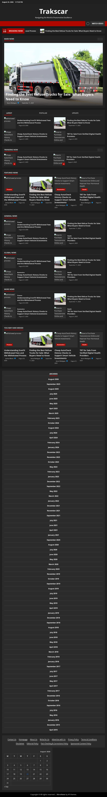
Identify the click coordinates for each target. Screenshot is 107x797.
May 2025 (53, 403)
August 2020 (53, 545)
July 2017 (53, 671)
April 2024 (53, 437)
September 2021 (53, 515)
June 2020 (54, 554)
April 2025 (53, 408)
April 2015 (53, 730)
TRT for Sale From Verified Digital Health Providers (60, 136)
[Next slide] (101, 39)
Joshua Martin (9, 203)
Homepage (23, 739)
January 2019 (53, 613)
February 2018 (53, 657)
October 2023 (53, 462)
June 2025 (54, 399)
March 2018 (53, 652)
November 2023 (53, 457)
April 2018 (53, 647)
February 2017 (53, 691)
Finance (9, 189)
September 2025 (53, 384)
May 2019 (53, 603)
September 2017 (53, 666)
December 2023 (53, 452)
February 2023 (53, 472)
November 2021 (53, 511)
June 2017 (54, 676)
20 (27, 774)
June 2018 (54, 637)
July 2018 (53, 632)
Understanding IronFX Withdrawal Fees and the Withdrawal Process (10, 123)
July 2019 (53, 593)
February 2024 (53, 442)
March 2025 (53, 413)
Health (84, 189)
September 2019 (53, 584)
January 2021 (53, 535)
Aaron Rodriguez (12, 103)
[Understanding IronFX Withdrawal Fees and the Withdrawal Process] (15, 184)
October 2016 (53, 700)
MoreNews (61, 794)
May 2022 (53, 491)
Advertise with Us (59, 739)
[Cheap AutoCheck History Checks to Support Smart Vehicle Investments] (66, 184)
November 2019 (53, 574)
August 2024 (53, 428)
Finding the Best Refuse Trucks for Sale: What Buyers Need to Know (58, 31)
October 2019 (53, 579)
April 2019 (53, 608)
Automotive (60, 189)
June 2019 (54, 598)
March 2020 (53, 564)
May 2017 (53, 681)
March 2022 (53, 496)
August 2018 (53, 627)
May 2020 (53, 559)
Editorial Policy (32, 743)
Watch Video (97, 23)
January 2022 (53, 501)
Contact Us (12, 739)
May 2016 (53, 715)
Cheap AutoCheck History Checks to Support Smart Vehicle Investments (10, 136)
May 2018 (53, 642)
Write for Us (44, 739)
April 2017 (53, 686)
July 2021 (53, 520)
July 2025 (53, 394)
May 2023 (53, 467)
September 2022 (53, 486)
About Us (33, 739)
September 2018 (53, 623)
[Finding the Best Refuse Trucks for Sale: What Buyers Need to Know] (53, 74)
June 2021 (54, 525)
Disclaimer (20, 743)
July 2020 (53, 550)
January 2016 (53, 720)
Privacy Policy (73, 739)
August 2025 (53, 389)
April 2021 (53, 530)
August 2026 (53, 379)
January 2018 (53, 661)
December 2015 (53, 725)
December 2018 (53, 618)
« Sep (6, 787)
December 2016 (53, 696)
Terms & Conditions (89, 739)
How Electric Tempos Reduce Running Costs (59, 159)
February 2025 (53, 418)
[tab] (20, 113)
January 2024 (53, 447)
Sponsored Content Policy (81, 743)
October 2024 (53, 423)
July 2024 (53, 433)
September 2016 (53, 705)
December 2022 (53, 481)
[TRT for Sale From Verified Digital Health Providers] (91, 184)
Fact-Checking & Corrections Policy (54, 743)
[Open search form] (83, 24)
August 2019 (53, 588)
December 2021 (53, 506)
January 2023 (53, 476)
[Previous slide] (98, 39)
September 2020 (53, 540)
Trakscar (53, 11)
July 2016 (53, 710)
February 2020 (53, 569)
